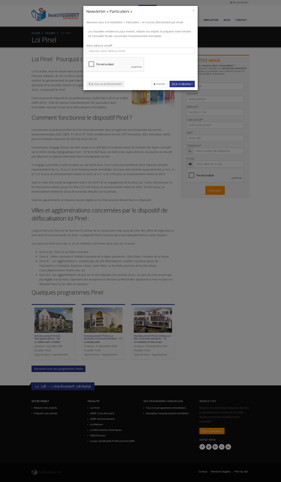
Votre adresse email (98, 45)
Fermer (160, 84)
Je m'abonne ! (183, 84)
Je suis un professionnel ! (106, 84)
